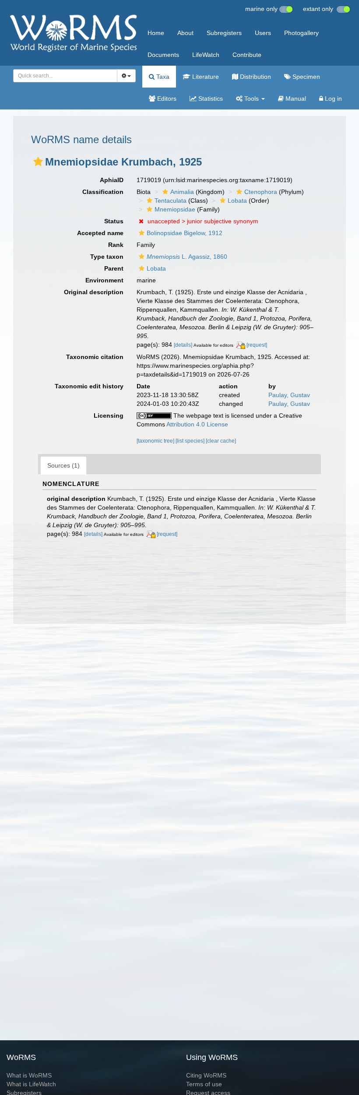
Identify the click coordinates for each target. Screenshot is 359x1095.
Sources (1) (63, 465)
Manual (295, 98)
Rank (115, 244)
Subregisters (224, 32)
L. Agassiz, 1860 (187, 256)
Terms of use (204, 1084)
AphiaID (111, 179)
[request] (256, 345)
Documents (163, 54)
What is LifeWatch (31, 1084)
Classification (102, 191)
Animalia (182, 191)
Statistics (210, 98)
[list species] (191, 441)
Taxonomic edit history (89, 386)
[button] (38, 161)
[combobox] (65, 75)
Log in (332, 98)
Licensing (108, 415)
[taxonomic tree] (156, 441)
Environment (104, 280)
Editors (165, 98)
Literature (204, 76)
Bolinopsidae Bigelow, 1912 (184, 232)
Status (113, 221)
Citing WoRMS (206, 1075)
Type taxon (106, 256)
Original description (93, 292)
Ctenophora (260, 191)
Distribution (254, 76)
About (185, 32)
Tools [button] (251, 98)
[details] (183, 345)
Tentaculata (171, 200)
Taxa (162, 76)
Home (156, 32)
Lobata (237, 200)
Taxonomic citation (94, 356)
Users (263, 32)
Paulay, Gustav (289, 394)
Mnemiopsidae (175, 209)
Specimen (305, 76)
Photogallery (301, 32)
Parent (113, 268)
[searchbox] (63, 76)
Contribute (246, 54)
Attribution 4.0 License (197, 424)
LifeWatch (205, 54)
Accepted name (100, 232)
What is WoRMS (29, 1075)
